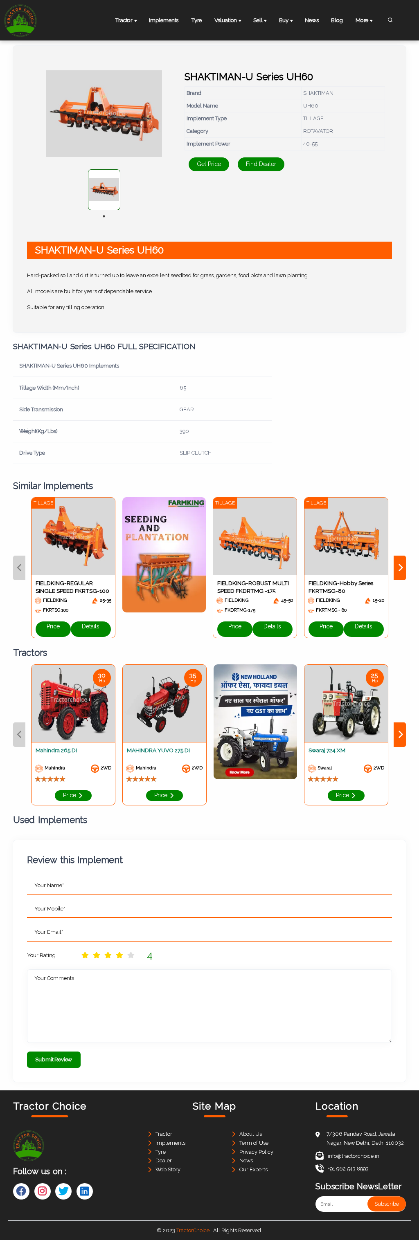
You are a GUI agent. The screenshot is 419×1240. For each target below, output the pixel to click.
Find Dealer (261, 164)
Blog (337, 20)
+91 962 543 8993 (348, 1169)
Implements (163, 20)
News (311, 20)
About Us (250, 1134)
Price (53, 626)
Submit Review (53, 1059)
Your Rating (41, 955)
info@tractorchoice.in (353, 1156)
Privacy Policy (256, 1152)
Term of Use (253, 1143)
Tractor (163, 1134)
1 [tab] (104, 216)
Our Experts (253, 1169)
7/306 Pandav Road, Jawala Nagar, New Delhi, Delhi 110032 (365, 1138)
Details (90, 626)
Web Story (167, 1169)
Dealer (163, 1160)
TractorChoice (193, 1230)
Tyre (196, 20)
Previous (19, 568)
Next (400, 568)
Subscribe (386, 1204)
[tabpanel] (104, 189)
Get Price (209, 164)
